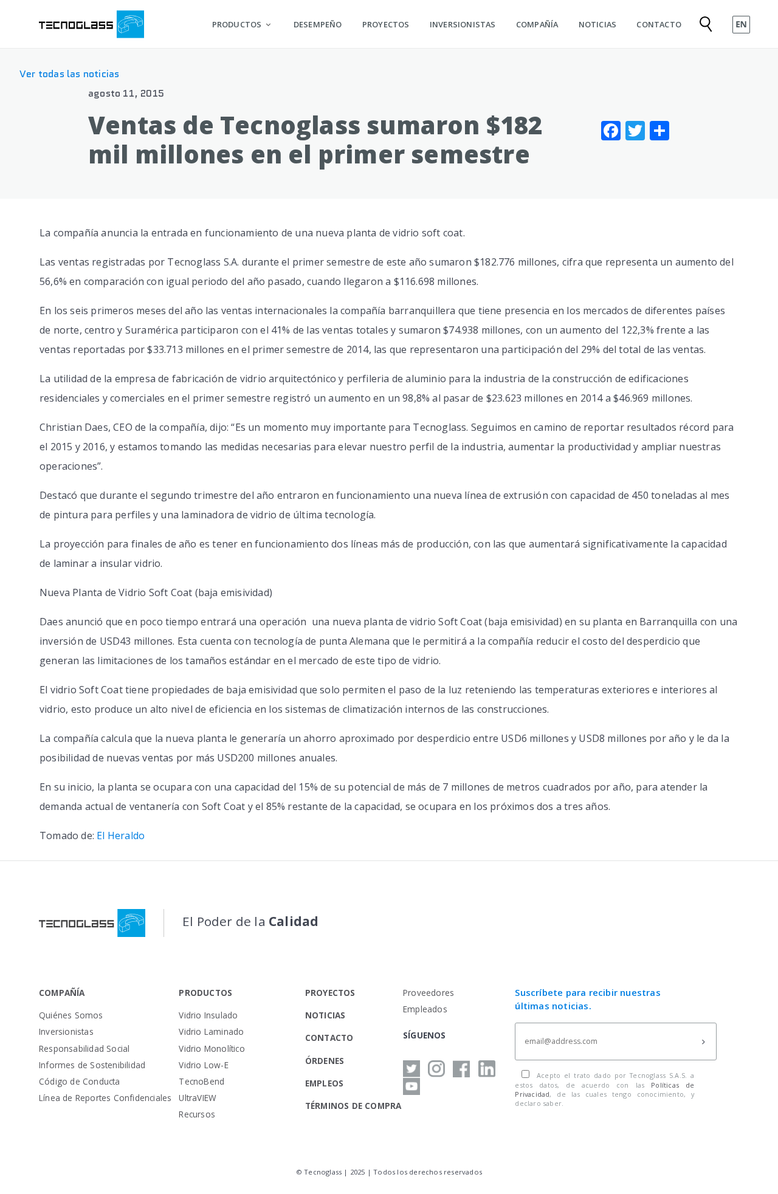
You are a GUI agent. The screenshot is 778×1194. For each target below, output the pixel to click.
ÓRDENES (324, 1060)
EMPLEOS (324, 1083)
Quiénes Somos (71, 1015)
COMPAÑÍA (537, 24)
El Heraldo (121, 835)
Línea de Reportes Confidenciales (105, 1097)
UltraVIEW (197, 1097)
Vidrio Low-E (203, 1065)
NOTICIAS (598, 24)
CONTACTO (658, 24)
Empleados (425, 1009)
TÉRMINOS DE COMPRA (353, 1105)
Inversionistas (66, 1031)
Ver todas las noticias (69, 74)
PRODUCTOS (237, 24)
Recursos (197, 1114)
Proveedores (428, 992)
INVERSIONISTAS (463, 24)
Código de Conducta (79, 1081)
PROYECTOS (386, 24)
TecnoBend (201, 1081)
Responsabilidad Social (84, 1048)
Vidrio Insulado (208, 1015)
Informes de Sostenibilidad (92, 1065)
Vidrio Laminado (211, 1031)
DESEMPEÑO (318, 24)
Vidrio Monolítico (211, 1048)
